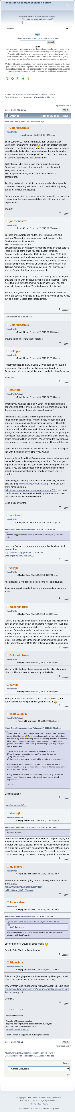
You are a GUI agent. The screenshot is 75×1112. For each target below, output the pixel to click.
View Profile (12, 132)
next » (68, 106)
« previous (60, 106)
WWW (20, 394)
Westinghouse (18, 606)
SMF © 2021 (37, 1101)
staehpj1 (14, 389)
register (52, 16)
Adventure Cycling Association (49, 1098)
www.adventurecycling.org (17, 1029)
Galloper (14, 351)
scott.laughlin (18, 713)
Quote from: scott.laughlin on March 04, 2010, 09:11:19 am (31, 827)
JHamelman (16, 962)
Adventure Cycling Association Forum (27, 2)
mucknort (15, 515)
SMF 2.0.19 (25, 1101)
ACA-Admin (38, 97)
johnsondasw (18, 221)
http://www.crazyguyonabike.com (31, 483)
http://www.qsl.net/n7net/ (16, 805)
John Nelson (17, 902)
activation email (45, 19)
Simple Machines (50, 1101)
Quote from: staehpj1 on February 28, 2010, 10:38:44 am (30, 529)
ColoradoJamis (19, 127)
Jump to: (66, 1063)
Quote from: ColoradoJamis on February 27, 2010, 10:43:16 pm (33, 728)
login (44, 16)
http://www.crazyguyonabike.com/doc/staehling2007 (31, 490)
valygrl (13, 567)
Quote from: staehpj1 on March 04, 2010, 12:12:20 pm (29, 916)
